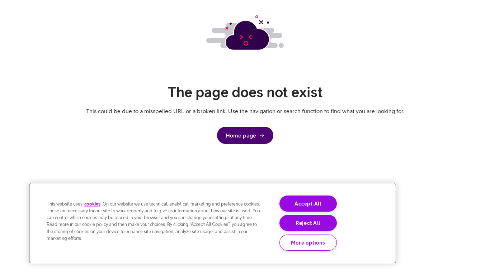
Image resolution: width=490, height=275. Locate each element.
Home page (241, 135)
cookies (92, 204)
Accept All (308, 204)
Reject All (308, 223)
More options (308, 243)
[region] (212, 223)
